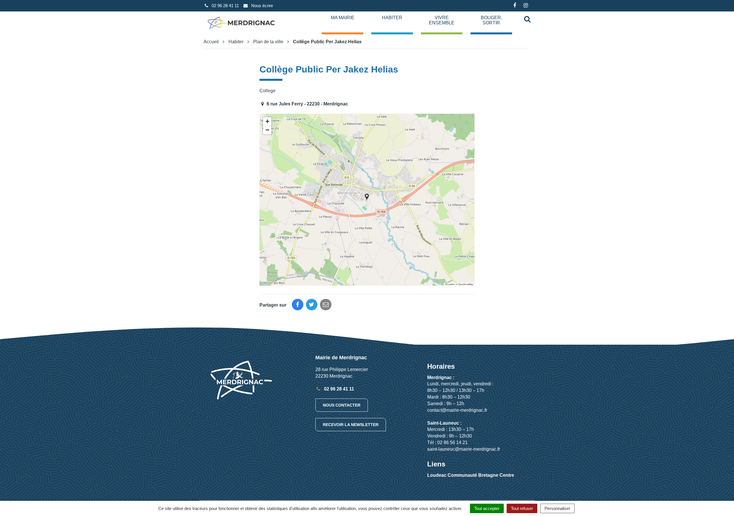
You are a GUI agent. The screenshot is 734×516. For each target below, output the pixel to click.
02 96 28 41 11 (338, 388)
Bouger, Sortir (491, 20)
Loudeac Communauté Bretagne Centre (470, 475)
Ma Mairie (342, 17)
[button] (367, 197)
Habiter (392, 17)
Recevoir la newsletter (350, 424)
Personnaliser (557, 508)
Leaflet (450, 284)
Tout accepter (486, 508)
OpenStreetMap (465, 284)
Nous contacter (341, 405)
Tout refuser (522, 508)
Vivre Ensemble (441, 20)
